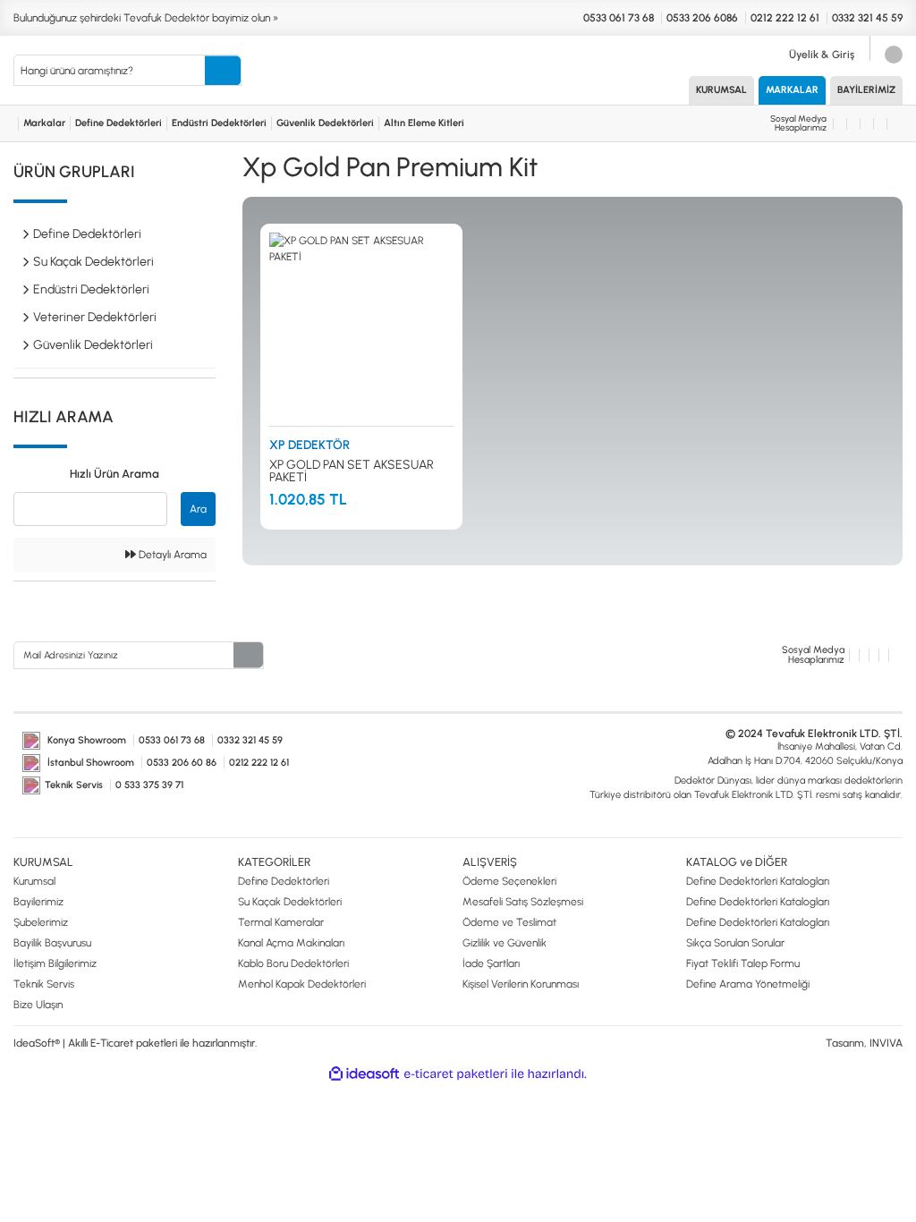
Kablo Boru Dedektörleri (293, 963)
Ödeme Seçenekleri (509, 881)
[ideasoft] (364, 1073)
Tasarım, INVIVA (864, 1043)
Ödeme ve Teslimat (509, 922)
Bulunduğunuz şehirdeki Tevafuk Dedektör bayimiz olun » (145, 18)
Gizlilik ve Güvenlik (504, 943)
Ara (198, 509)
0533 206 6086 (702, 18)
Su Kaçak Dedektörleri (290, 901)
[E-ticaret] (455, 1073)
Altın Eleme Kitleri (424, 123)
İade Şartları (491, 963)
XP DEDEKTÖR (309, 445)
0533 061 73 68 (617, 18)
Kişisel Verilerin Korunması (520, 984)
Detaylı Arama (171, 554)
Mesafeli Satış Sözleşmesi (522, 901)
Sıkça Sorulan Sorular (735, 943)
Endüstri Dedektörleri (219, 123)
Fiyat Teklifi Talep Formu (743, 963)
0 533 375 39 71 (149, 785)
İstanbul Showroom (91, 762)
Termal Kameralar (281, 922)
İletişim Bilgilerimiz (55, 963)
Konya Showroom (85, 740)
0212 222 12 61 (785, 18)
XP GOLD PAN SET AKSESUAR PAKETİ (351, 471)
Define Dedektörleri (118, 123)
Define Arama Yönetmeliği (748, 984)
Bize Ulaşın (38, 1004)
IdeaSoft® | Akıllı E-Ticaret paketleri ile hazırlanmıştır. (135, 1043)
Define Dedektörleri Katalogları (757, 881)
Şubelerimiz (40, 922)
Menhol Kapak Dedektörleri (302, 984)
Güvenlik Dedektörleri (325, 123)
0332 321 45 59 (867, 18)
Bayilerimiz (866, 90)
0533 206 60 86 (183, 762)
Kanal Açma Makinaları (291, 943)
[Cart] (890, 54)
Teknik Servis (74, 785)
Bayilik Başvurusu (52, 943)
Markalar (792, 90)
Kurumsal (721, 90)
